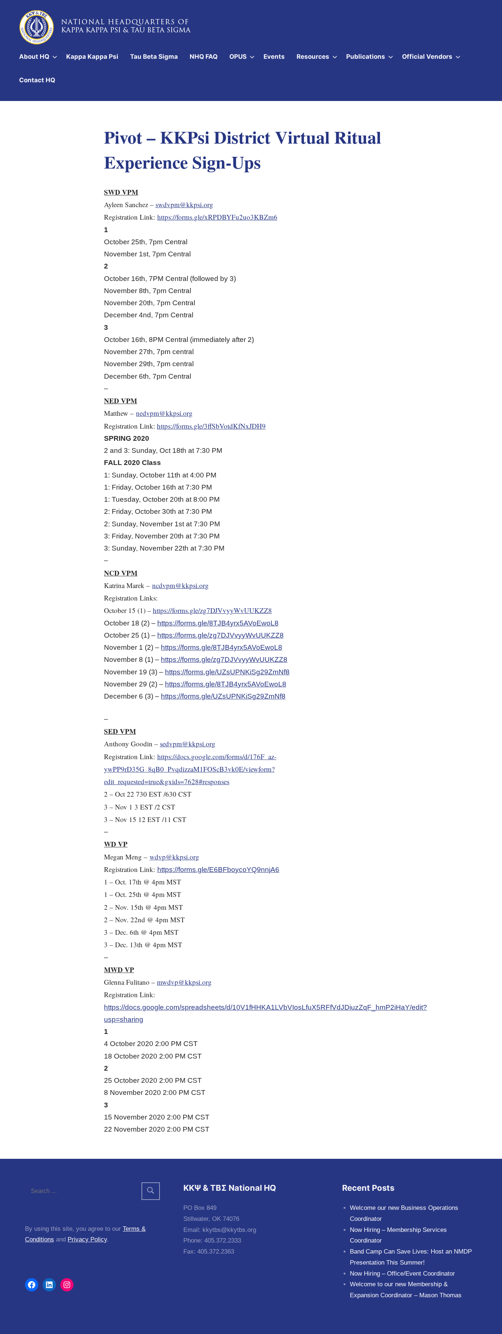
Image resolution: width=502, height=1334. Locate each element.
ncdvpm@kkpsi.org (180, 585)
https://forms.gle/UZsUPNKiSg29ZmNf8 (227, 672)
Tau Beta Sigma (154, 56)
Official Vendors (427, 56)
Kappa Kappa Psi (92, 56)
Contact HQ (37, 80)
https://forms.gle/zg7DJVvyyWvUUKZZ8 (212, 610)
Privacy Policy (87, 1239)
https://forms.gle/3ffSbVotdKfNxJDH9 (211, 425)
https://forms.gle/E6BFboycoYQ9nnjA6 (218, 869)
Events (274, 56)
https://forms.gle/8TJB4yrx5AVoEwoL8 (218, 623)
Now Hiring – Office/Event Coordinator (402, 1273)
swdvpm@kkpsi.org (184, 204)
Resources (313, 56)
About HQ (34, 56)
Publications (365, 56)
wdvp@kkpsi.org (174, 856)
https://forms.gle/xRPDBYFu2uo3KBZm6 (217, 216)
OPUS (238, 56)
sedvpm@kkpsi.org (187, 743)
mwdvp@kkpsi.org (184, 982)
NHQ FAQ (204, 56)
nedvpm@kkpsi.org (164, 413)
